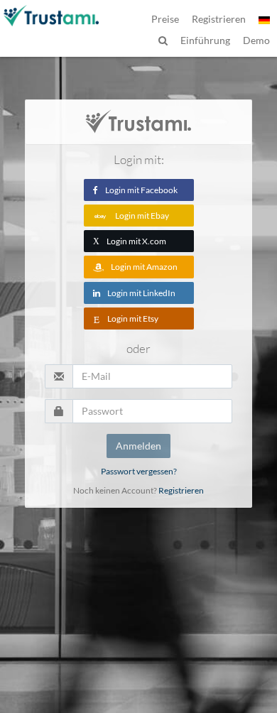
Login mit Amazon (144, 266)
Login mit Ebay (142, 215)
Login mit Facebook (141, 190)
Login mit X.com (129, 241)
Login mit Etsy (132, 318)
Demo (256, 40)
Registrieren (181, 490)
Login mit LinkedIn (141, 293)
